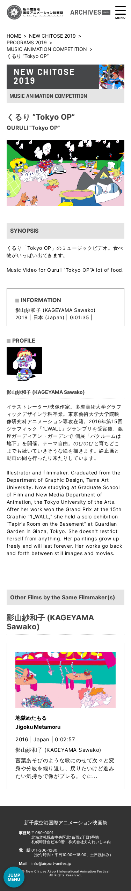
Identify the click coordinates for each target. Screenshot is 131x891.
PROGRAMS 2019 (27, 42)
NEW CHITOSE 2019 (52, 36)
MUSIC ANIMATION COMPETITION (47, 49)
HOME (14, 36)
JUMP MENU (14, 877)
